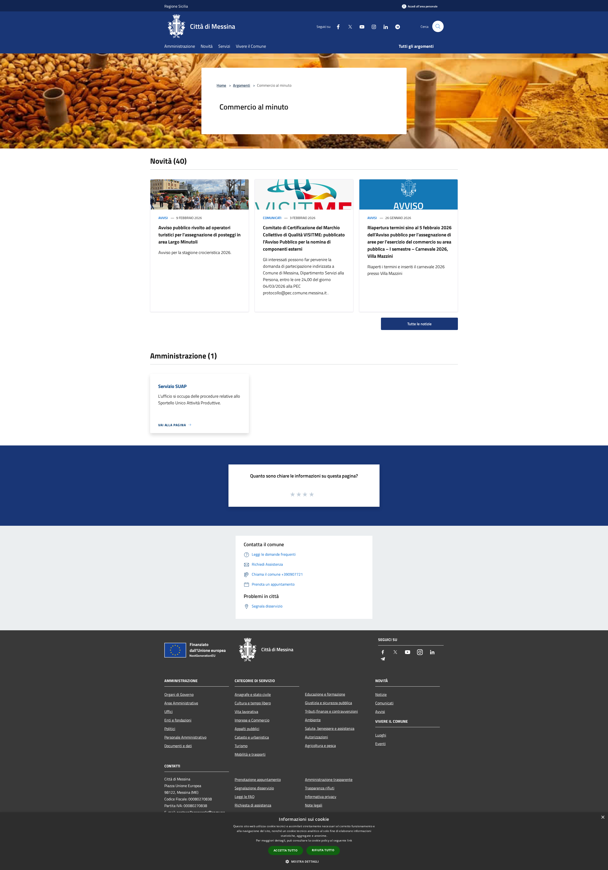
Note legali (313, 805)
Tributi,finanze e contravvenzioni (331, 711)
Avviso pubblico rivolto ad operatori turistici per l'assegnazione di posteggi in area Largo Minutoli (199, 234)
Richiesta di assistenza (253, 805)
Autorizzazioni (316, 737)
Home (221, 85)
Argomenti (241, 85)
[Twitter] (348, 26)
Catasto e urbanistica (252, 737)
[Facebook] (336, 26)
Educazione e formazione (325, 694)
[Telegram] (395, 26)
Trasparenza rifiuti (319, 788)
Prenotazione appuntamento (258, 779)
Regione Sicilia (176, 6)
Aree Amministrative (181, 703)
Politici (169, 728)
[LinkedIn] (384, 26)
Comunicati (272, 217)
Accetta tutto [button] (286, 850)
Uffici (168, 711)
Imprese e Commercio (252, 720)
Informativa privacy (320, 796)
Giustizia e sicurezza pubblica (328, 703)
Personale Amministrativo (185, 737)
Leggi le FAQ (245, 796)
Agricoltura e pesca (320, 745)
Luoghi (380, 735)
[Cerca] (438, 26)
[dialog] (304, 841)
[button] (304, 861)
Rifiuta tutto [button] (323, 850)
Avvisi (163, 217)
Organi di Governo (179, 694)
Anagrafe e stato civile (253, 694)
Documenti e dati (178, 746)
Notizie (381, 694)
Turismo (241, 746)
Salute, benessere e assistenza (329, 728)
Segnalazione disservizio (254, 788)
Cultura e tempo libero (253, 703)
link (349, 840)
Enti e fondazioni (177, 720)
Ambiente (313, 720)
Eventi (380, 743)
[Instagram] (372, 26)
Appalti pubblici (247, 728)
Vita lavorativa (246, 711)
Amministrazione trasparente (328, 779)
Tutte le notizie (419, 324)
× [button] (602, 817)
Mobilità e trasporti (250, 754)
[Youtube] (360, 26)
